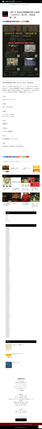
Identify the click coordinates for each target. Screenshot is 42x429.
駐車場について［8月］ (16, 362)
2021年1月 (7, 313)
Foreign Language (29, 424)
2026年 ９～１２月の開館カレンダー (18, 344)
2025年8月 (7, 243)
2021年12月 (8, 299)
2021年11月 (8, 300)
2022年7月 (7, 292)
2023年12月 (8, 268)
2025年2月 (7, 250)
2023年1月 (7, 283)
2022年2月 (7, 297)
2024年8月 (7, 257)
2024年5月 (7, 261)
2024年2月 (7, 265)
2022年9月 (7, 289)
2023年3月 (7, 281)
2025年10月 (8, 240)
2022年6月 (7, 293)
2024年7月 (7, 258)
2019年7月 (7, 332)
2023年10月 (8, 271)
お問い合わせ (21, 419)
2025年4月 (7, 247)
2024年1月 (7, 267)
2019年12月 (8, 327)
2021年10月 (8, 302)
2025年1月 (7, 251)
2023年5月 (7, 278)
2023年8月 (7, 274)
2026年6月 (7, 230)
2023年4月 (7, 279)
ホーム (11, 424)
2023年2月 (7, 282)
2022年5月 (7, 295)
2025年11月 (8, 239)
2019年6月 (7, 334)
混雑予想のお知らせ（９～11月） (18, 353)
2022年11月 (8, 286)
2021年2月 (7, 311)
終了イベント (18, 161)
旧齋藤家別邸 (21, 378)
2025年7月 (7, 244)
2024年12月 (8, 253)
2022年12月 (8, 285)
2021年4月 (7, 309)
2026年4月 (7, 233)
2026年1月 (7, 236)
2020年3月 (7, 323)
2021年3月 (7, 310)
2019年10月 (8, 328)
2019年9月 (7, 330)
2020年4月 (7, 321)
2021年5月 (7, 307)
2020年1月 (7, 325)
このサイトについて (16, 424)
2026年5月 (7, 232)
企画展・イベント (5, 13)
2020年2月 (7, 324)
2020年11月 (8, 316)
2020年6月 (7, 320)
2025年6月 (7, 246)
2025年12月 (8, 237)
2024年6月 (7, 260)
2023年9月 (7, 272)
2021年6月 (7, 306)
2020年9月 (7, 318)
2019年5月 (7, 335)
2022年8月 (7, 290)
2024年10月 (8, 254)
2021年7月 (7, 304)
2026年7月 (7, 229)
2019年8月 (7, 331)
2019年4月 (7, 337)
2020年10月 (8, 317)
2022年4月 (7, 296)
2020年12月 (8, 314)
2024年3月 (7, 264)
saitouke (8, 161)
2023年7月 (7, 275)
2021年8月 (7, 303)
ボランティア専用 (23, 424)
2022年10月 (8, 288)
